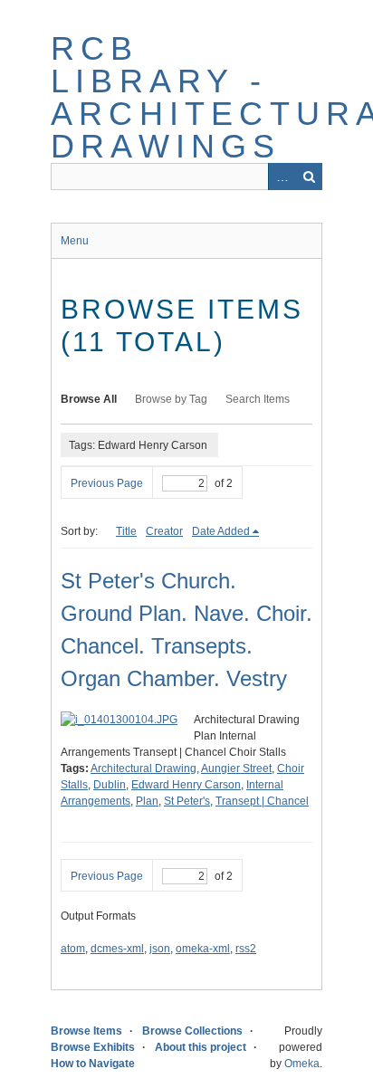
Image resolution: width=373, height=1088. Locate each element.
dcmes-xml (117, 948)
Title (126, 531)
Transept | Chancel (262, 801)
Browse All (89, 399)
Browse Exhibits (93, 1047)
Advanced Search (281, 176)
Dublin (109, 784)
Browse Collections (192, 1031)
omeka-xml (203, 948)
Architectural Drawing (143, 768)
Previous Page (107, 483)
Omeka (302, 1063)
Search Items (257, 399)
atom (73, 948)
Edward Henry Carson (186, 784)
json (159, 948)
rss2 (245, 948)
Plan (147, 801)
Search (308, 176)
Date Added (221, 531)
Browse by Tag (171, 399)
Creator (164, 531)
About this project (200, 1047)
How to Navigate (93, 1063)
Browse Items (86, 1031)
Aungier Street (236, 768)
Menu (75, 240)
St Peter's (187, 801)
